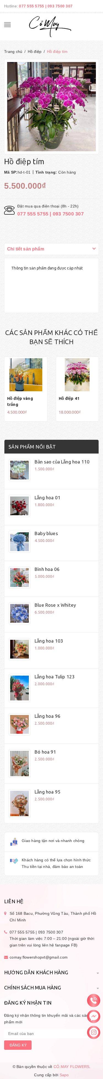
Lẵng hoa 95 (47, 791)
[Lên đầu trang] (51, 1061)
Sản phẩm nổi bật (32, 446)
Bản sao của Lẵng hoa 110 (62, 461)
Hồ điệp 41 (69, 398)
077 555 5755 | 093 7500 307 (46, 6)
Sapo (64, 1075)
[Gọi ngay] (93, 1000)
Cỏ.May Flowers (72, 1066)
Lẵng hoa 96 (47, 716)
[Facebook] (93, 1016)
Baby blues (46, 533)
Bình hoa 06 (47, 569)
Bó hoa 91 (45, 751)
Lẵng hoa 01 (47, 497)
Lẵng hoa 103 (49, 640)
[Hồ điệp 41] (77, 374)
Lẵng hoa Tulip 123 (55, 676)
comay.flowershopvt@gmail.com (39, 957)
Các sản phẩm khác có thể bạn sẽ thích (51, 337)
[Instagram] (93, 1032)
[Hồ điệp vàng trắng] (26, 374)
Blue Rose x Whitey (55, 605)
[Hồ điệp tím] (19, 470)
